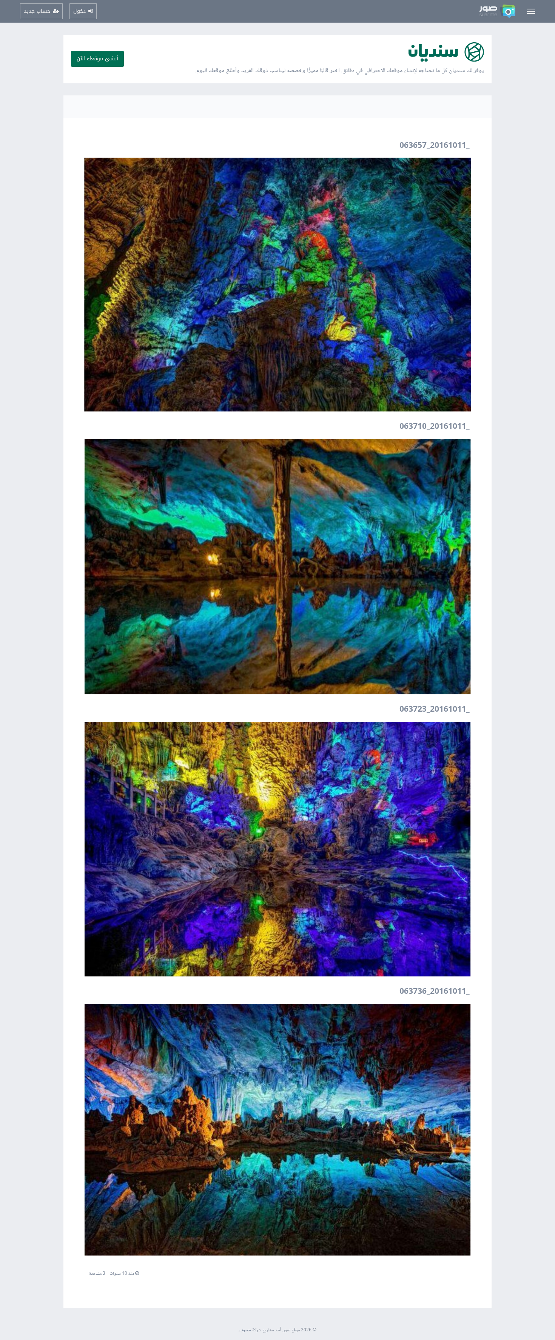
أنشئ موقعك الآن (97, 59)
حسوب (245, 1330)
